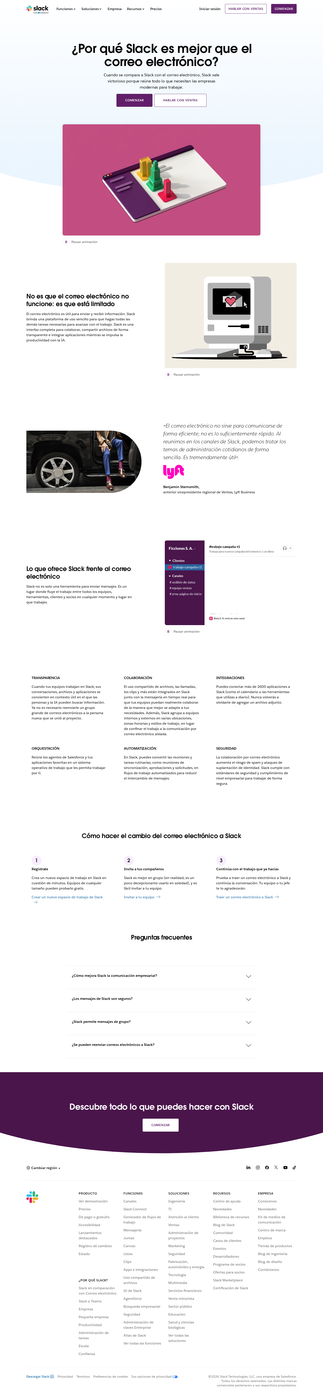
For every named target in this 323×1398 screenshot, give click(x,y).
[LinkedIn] (248, 1168)
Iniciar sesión (210, 9)
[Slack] (37, 9)
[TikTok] (295, 1168)
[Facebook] (267, 1168)
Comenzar (284, 9)
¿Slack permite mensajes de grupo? (101, 1021)
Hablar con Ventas (246, 9)
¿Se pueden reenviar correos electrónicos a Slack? (113, 1044)
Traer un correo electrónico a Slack (244, 897)
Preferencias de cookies (110, 1376)
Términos (83, 1376)
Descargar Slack (37, 1376)
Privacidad (65, 1376)
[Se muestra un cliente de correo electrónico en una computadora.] (231, 315)
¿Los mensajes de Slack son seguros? (102, 998)
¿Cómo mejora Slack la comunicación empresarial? (114, 975)
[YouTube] (285, 1168)
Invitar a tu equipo (139, 897)
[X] (276, 1168)
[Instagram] (258, 1168)
